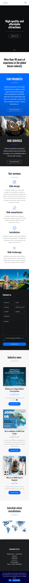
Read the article (14, 404)
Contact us (14, 36)
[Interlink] (5, 3)
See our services (14, 161)
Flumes (7, 94)
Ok (10, 580)
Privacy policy (16, 580)
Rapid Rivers (13, 94)
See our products (14, 109)
